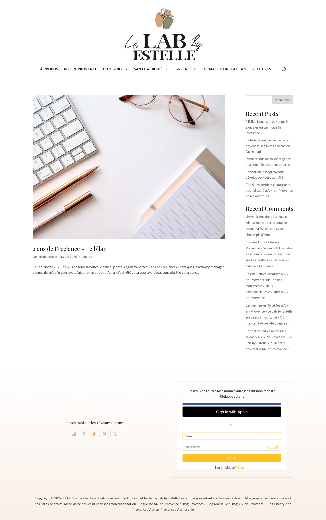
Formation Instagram (224, 69)
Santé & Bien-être (152, 69)
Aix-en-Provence (80, 69)
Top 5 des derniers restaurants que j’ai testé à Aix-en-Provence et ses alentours (269, 190)
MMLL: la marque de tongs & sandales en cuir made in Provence (267, 127)
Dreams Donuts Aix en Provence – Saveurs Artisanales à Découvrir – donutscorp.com (269, 248)
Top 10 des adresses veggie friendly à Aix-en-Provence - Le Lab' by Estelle (269, 337)
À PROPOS (49, 69)
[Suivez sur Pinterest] (104, 434)
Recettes (261, 69)
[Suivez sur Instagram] (74, 434)
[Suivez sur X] (114, 434)
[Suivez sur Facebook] (84, 434)
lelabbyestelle (47, 256)
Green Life (185, 69)
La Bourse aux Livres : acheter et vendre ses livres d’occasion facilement (268, 145)
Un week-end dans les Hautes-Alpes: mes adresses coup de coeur (268, 223)
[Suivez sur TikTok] (94, 434)
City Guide (113, 69)
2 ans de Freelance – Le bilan (70, 248)
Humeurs (85, 256)
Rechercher (283, 100)
